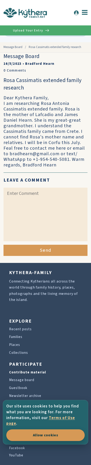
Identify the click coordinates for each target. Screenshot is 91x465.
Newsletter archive (25, 395)
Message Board (13, 47)
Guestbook (18, 388)
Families (15, 336)
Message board (21, 380)
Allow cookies (45, 435)
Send (45, 250)
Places (14, 344)
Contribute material (27, 372)
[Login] (76, 12)
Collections (18, 352)
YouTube (16, 455)
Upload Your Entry (28, 30)
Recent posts (20, 329)
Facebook (17, 448)
